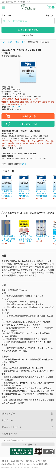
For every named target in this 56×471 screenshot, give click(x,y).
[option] (8, 187)
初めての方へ (28, 35)
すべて (10, 42)
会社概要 (4, 461)
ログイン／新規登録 (28, 29)
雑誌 (17, 42)
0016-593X (16, 107)
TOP (3, 42)
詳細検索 (50, 15)
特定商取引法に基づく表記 (11, 464)
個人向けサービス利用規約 (36, 461)
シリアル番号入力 (28, 444)
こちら (23, 164)
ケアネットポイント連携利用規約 (36, 464)
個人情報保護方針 (17, 461)
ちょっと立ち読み (28, 123)
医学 (23, 42)
